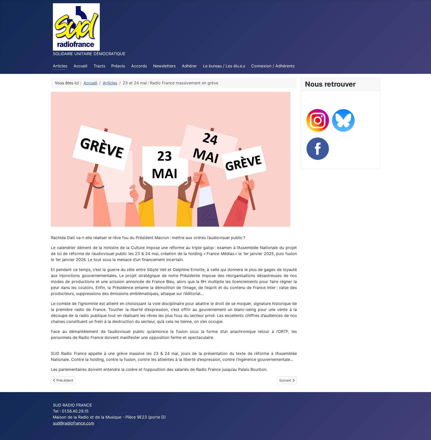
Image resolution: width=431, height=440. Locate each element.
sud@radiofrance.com (73, 423)
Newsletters (164, 65)
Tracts (99, 65)
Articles (60, 65)
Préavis (118, 65)
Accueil (80, 65)
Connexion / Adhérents (273, 65)
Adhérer (189, 65)
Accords (139, 65)
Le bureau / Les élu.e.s (224, 65)
